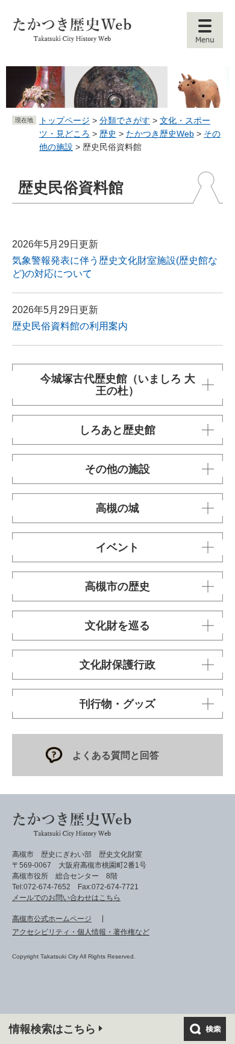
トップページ (64, 120)
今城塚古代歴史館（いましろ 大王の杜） (117, 385)
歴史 (107, 133)
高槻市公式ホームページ (52, 918)
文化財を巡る (117, 626)
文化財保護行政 (117, 665)
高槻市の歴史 (117, 586)
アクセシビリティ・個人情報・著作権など (80, 932)
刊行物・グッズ (117, 704)
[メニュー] (205, 30)
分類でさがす (124, 120)
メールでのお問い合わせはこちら (66, 897)
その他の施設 (117, 469)
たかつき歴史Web (160, 133)
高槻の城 (117, 508)
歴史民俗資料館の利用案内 (70, 326)
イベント (117, 547)
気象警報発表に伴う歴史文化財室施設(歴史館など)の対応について (115, 267)
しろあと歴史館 (117, 430)
